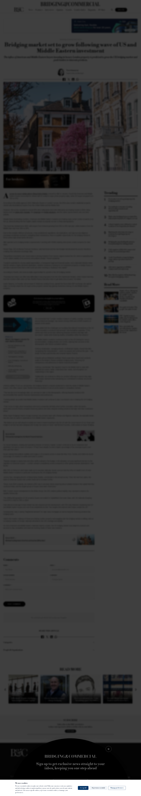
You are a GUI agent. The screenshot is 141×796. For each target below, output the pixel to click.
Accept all (83, 788)
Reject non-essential (98, 788)
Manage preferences (117, 788)
